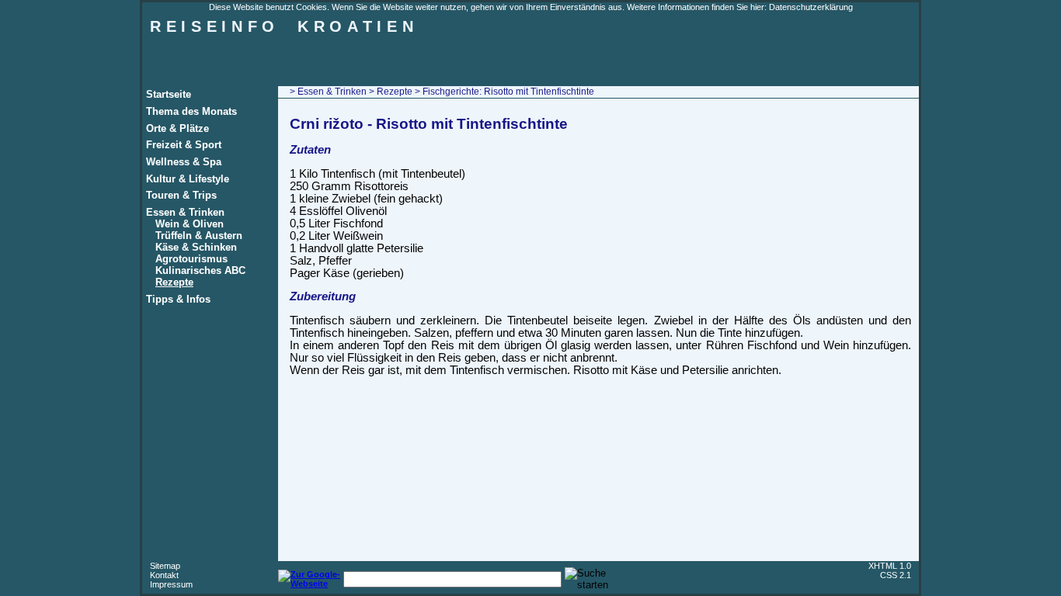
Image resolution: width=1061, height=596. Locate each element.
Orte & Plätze (177, 128)
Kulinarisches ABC (200, 270)
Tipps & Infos (178, 299)
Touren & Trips (181, 195)
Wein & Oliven (189, 224)
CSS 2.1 (895, 575)
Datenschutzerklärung (811, 7)
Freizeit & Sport (183, 145)
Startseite (168, 94)
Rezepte (174, 282)
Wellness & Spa (183, 162)
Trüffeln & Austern (198, 235)
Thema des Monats (191, 111)
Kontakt (164, 575)
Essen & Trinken (185, 212)
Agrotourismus (191, 259)
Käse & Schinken (196, 247)
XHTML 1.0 (889, 565)
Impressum (171, 584)
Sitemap (165, 565)
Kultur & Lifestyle (187, 179)
